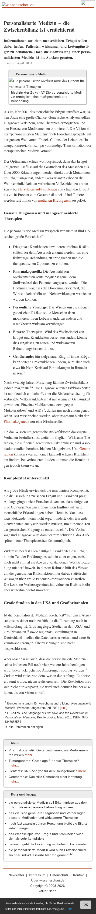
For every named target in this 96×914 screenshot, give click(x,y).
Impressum (37, 875)
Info (70, 909)
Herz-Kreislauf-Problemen (37, 189)
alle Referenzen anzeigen (26, 727)
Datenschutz (59, 875)
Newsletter (16, 875)
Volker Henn (47, 891)
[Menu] (88, 6)
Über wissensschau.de (48, 880)
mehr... (30, 755)
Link (63, 708)
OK (86, 904)
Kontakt (78, 875)
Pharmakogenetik (16, 421)
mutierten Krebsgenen (54, 200)
